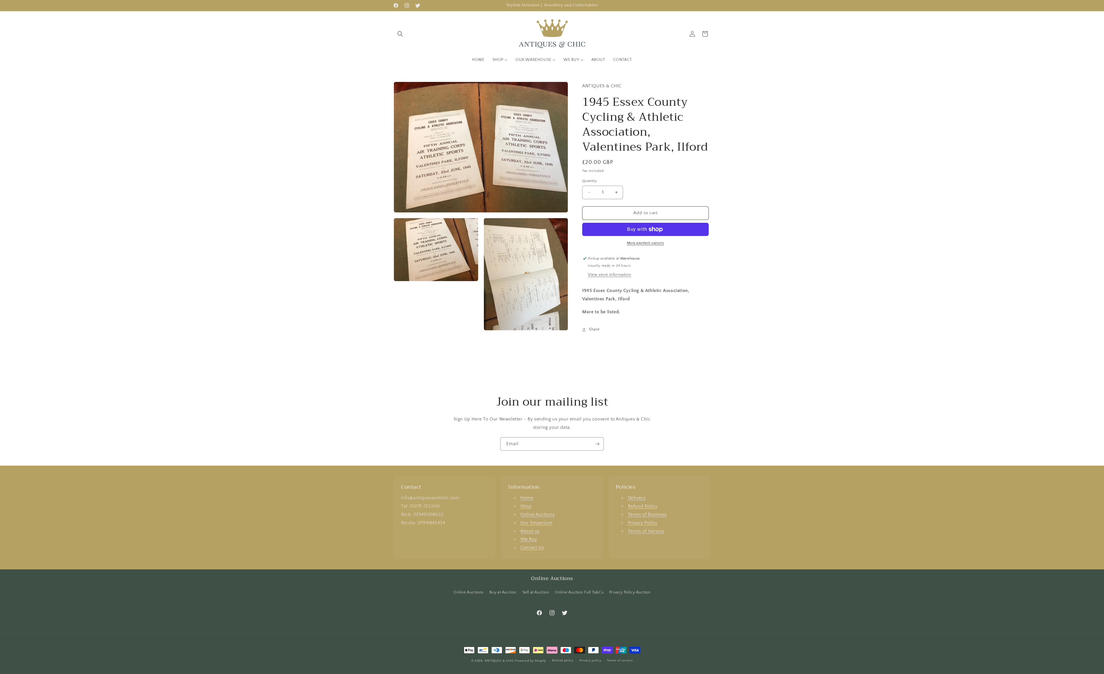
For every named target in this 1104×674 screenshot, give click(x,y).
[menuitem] (478, 60)
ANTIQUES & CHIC (499, 661)
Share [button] (594, 329)
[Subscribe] (597, 444)
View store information (609, 274)
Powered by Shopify (530, 661)
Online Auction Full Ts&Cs (579, 592)
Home (526, 497)
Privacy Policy (643, 522)
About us (530, 531)
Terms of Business (647, 514)
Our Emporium (536, 522)
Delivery (637, 497)
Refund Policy (643, 506)
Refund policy (563, 660)
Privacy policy (590, 660)
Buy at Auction (503, 592)
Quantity (589, 181)
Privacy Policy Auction (630, 592)
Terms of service (620, 660)
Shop (525, 506)
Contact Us (532, 547)
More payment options (645, 243)
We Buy (528, 539)
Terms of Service (646, 531)
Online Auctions (537, 514)
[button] (400, 34)
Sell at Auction (535, 592)
